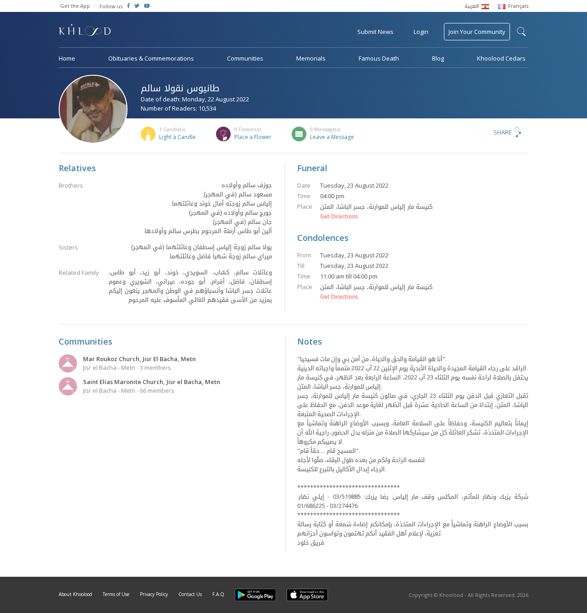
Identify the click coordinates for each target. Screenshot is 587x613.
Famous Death (379, 58)
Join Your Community (477, 32)
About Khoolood (75, 594)
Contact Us (190, 594)
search (521, 31)
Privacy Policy (154, 594)
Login (421, 32)
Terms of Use (116, 594)
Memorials (311, 58)
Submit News (375, 32)
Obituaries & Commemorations (151, 58)
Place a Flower (252, 137)
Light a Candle (177, 137)
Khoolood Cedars (501, 58)
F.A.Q (218, 594)
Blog (438, 58)
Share (502, 132)
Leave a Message (332, 137)
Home (67, 58)
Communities (245, 58)
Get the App (75, 5)
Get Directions (339, 216)
